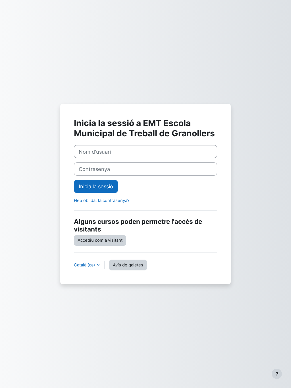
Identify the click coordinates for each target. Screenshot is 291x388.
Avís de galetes (128, 265)
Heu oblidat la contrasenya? (102, 200)
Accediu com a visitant (100, 240)
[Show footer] (277, 374)
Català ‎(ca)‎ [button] (85, 265)
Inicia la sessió (96, 186)
